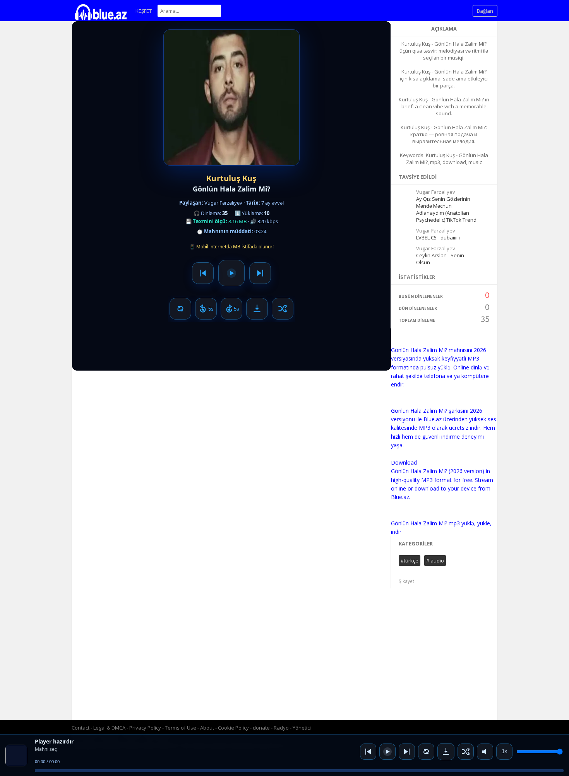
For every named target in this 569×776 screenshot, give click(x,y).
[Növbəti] (407, 752)
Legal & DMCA (109, 727)
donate (261, 727)
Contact (80, 727)
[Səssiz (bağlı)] (485, 752)
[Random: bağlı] (466, 752)
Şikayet (406, 581)
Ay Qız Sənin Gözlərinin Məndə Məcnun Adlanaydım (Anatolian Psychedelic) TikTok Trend (446, 209)
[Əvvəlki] (368, 752)
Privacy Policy (145, 727)
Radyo (281, 727)
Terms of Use (180, 727)
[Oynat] (387, 752)
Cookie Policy (234, 727)
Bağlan (485, 10)
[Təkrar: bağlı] (426, 752)
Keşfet (143, 10)
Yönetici (302, 727)
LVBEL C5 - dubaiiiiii (438, 237)
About (207, 727)
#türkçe (409, 560)
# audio (435, 560)
